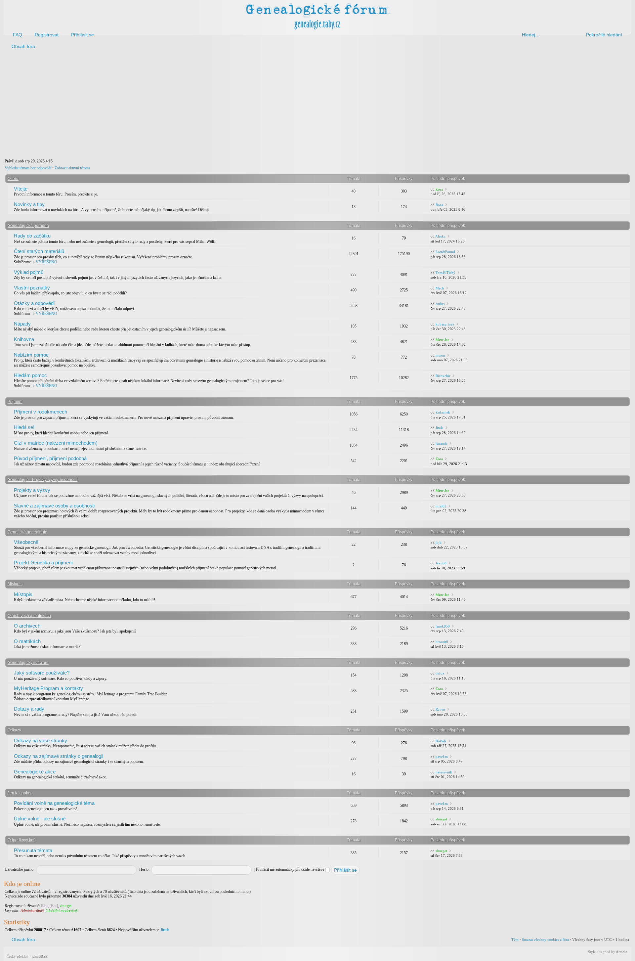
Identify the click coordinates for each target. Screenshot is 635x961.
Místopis (15, 584)
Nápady (22, 324)
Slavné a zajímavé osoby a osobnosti (54, 505)
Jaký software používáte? (41, 673)
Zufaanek (443, 412)
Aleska (440, 236)
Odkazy (14, 730)
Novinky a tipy (29, 204)
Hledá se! (24, 427)
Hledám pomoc (30, 375)
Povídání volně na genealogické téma (54, 803)
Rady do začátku (32, 236)
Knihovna (24, 339)
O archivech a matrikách (29, 615)
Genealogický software (28, 662)
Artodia (621, 952)
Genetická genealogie (27, 532)
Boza (439, 205)
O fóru (13, 178)
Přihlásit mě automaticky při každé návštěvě (290, 869)
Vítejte (20, 189)
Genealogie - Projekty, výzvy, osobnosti (42, 479)
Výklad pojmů (28, 272)
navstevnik (444, 772)
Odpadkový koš (21, 840)
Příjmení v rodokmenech (40, 412)
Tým (515, 939)
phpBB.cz (39, 956)
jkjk (439, 543)
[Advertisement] (202, 105)
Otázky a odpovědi (34, 303)
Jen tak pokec (20, 793)
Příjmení (15, 401)
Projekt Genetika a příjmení (43, 562)
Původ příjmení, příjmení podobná (50, 458)
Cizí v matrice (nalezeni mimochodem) (56, 443)
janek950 (443, 626)
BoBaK (441, 741)
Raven (440, 709)
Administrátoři (32, 910)
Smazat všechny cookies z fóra (545, 939)
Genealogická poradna (28, 225)
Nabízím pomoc (31, 355)
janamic (441, 443)
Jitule (440, 428)
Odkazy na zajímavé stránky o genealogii (58, 756)
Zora (439, 189)
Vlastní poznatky (32, 287)
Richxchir (443, 376)
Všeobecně (26, 542)
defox (440, 673)
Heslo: (144, 869)
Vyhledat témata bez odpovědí (28, 168)
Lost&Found (445, 252)
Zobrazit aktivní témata (72, 168)
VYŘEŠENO (46, 262)
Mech (440, 288)
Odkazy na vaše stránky (40, 740)
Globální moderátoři (62, 910)
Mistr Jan (442, 340)
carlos (440, 304)
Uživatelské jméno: (19, 869)
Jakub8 (441, 563)
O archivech (27, 626)
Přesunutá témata (33, 850)
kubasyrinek (445, 324)
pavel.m (442, 757)
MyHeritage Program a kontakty (48, 688)
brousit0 (442, 642)
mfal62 (441, 506)
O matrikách (27, 641)
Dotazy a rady (29, 709)
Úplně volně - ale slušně (39, 818)
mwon (440, 355)
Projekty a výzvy (32, 490)
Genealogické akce (35, 771)
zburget (441, 819)
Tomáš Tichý (445, 273)
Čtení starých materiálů (39, 251)
